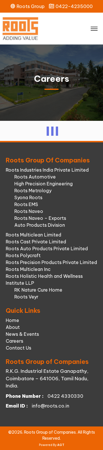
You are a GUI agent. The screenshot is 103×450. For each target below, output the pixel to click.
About (13, 327)
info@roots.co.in (50, 406)
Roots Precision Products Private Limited (51, 262)
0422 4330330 (65, 396)
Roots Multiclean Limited (33, 235)
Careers (14, 341)
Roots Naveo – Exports (40, 218)
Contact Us (18, 348)
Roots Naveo (28, 211)
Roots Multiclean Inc (28, 269)
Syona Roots (28, 197)
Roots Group (31, 6)
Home (12, 320)
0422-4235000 (74, 6)
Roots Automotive (35, 177)
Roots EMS (26, 204)
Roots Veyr (26, 297)
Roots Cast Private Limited (36, 242)
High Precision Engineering (43, 184)
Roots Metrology (33, 190)
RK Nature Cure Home (38, 290)
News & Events (22, 334)
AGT (60, 445)
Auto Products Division (39, 225)
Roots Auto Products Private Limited (47, 248)
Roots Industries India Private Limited (47, 170)
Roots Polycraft (23, 255)
